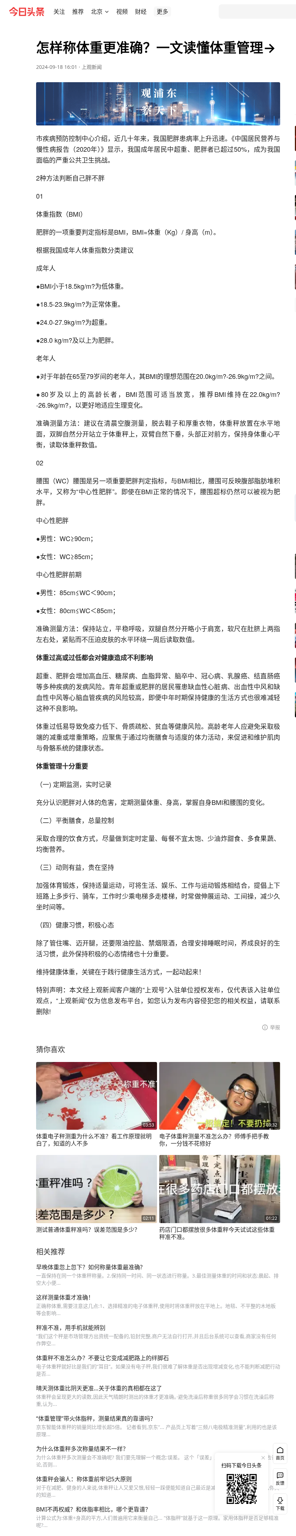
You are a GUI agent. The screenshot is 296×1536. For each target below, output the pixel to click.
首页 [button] (280, 1458)
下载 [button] (278, 1502)
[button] (59, 11)
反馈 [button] (280, 1483)
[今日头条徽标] (27, 11)
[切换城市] (107, 11)
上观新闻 (92, 66)
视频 (122, 12)
